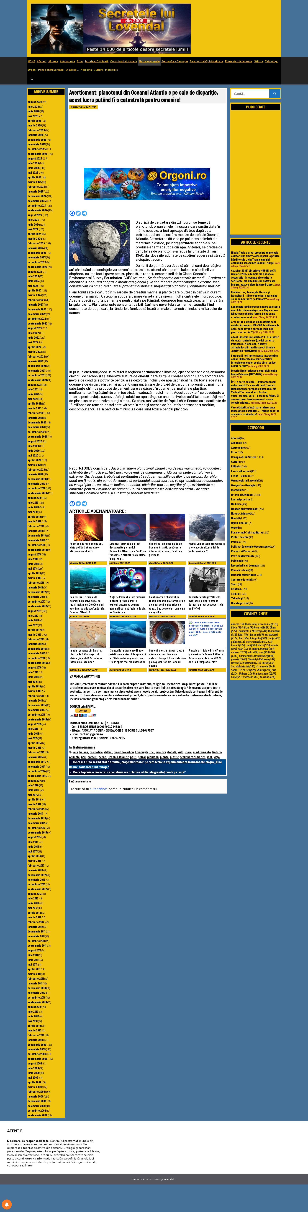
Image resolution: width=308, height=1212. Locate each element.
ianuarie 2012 (35, 926)
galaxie (238, 641)
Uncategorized (239, 603)
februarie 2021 (36, 413)
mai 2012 (33, 907)
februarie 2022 (36, 356)
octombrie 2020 (37, 431)
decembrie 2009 (37, 1044)
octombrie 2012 (36, 884)
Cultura (98, 69)
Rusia (268, 662)
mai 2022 (33, 342)
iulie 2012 (33, 898)
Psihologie (237, 560)
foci (151, 752)
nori (83, 757)
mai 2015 (33, 738)
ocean (102, 757)
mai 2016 (33, 681)
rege (269, 659)
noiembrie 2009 (37, 1049)
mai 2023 (33, 285)
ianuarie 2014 (35, 813)
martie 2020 (35, 465)
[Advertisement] (147, 139)
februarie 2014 (36, 809)
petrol (142, 757)
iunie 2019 (33, 507)
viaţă (217, 757)
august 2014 (35, 780)
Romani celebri (240, 570)
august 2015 (35, 724)
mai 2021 (33, 398)
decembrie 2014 (37, 761)
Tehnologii (271, 61)
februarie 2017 (36, 639)
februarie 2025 (36, 186)
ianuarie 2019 (35, 530)
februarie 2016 (36, 695)
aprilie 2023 (34, 290)
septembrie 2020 (37, 436)
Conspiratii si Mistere (123, 61)
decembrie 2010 (37, 988)
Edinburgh (141, 752)
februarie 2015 (36, 752)
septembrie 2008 (37, 1115)
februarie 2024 (36, 243)
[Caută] (274, 93)
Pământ (255, 659)
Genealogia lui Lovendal (245, 480)
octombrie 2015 (36, 714)
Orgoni (32, 69)
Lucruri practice (240, 499)
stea (250, 670)
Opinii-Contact (239, 523)
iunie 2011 (33, 959)
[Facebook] (72, 213)
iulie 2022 (33, 333)
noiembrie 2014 (36, 766)
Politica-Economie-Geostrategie (250, 546)
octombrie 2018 (36, 545)
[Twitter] (78, 213)
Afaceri (42, 61)
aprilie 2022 (34, 347)
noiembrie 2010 (36, 992)
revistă (238, 662)
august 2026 (35, 101)
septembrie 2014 (37, 775)
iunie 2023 (34, 281)
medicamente (202, 752)
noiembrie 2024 (37, 201)
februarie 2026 (36, 130)
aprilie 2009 (34, 1082)
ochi (253, 652)
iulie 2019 (33, 502)
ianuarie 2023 (35, 304)
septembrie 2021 (37, 380)
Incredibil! (111, 69)
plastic (174, 757)
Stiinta (258, 61)
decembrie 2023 (37, 252)
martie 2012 (34, 917)
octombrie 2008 (37, 1110)
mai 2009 (33, 1077)
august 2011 (34, 950)
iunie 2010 (33, 1016)
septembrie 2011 (37, 945)
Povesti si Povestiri (242, 551)
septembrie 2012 (37, 889)
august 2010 (35, 1006)
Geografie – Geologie (174, 61)
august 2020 (35, 441)
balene (83, 752)
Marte (264, 645)
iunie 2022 (34, 337)
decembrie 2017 (37, 592)
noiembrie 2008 (37, 1106)
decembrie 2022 (37, 309)
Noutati (235, 518)
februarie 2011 (36, 978)
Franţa (274, 638)
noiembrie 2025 (37, 144)
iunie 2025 (34, 167)
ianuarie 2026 (35, 134)
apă (75, 752)
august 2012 (35, 893)
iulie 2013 (33, 842)
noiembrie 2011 (36, 936)
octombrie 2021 (36, 375)
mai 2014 (33, 794)
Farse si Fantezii (241, 471)
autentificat (98, 789)
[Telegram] (84, 213)
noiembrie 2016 (36, 653)
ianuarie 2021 (35, 417)
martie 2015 (34, 747)
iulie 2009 (33, 1068)
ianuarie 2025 (35, 191)
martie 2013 (34, 860)
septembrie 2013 (37, 832)
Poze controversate (51, 69)
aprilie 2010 (34, 1025)
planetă (239, 659)
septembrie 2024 (38, 210)
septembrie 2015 (37, 719)
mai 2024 (33, 229)
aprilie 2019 (34, 516)
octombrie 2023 (37, 262)
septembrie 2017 (37, 606)
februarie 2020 (36, 469)
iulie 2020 (33, 446)
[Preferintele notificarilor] (7, 1204)
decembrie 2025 (37, 139)
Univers (247, 673)
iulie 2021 (33, 389)
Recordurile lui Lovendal (245, 565)
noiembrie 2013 (36, 823)
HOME (31, 61)
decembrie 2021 (37, 365)
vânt (209, 757)
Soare (238, 670)
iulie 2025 (33, 163)
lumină (238, 645)
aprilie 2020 (34, 460)
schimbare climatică (192, 757)
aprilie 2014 (34, 799)
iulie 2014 (33, 785)
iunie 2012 (33, 903)
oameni (92, 757)
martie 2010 (34, 1030)
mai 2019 (33, 511)
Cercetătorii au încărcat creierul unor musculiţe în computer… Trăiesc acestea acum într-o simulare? (255, 410)
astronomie (268, 624)
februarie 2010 (36, 1035)
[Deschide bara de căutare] (32, 79)
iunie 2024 (34, 224)
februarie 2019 (36, 526)
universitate (265, 673)
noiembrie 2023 (37, 257)
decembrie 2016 (37, 648)
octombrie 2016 (36, 658)
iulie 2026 (33, 106)
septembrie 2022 (37, 323)
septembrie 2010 (37, 1002)
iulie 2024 (33, 219)
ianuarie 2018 (35, 587)
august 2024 (35, 215)
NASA (244, 648)
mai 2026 (33, 116)
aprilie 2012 (34, 912)
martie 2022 (35, 351)
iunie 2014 (33, 790)
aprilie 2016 (34, 686)
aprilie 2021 (34, 403)
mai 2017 (33, 625)
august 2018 (35, 554)
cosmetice (96, 752)
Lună (251, 645)
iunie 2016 (33, 677)
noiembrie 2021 (36, 370)
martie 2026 (35, 125)
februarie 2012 (36, 922)
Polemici (236, 541)
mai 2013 (33, 851)
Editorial (236, 466)
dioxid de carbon (124, 752)
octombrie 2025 (37, 149)
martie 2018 (34, 578)
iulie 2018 (33, 559)
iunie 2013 (33, 846)
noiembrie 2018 (36, 540)
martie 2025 (35, 182)
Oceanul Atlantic (118, 757)
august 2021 (35, 384)
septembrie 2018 (37, 549)
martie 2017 (34, 634)
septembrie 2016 (37, 662)
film (244, 638)
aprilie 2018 (34, 573)
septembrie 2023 (37, 266)
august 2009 (35, 1063)
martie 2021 (34, 408)
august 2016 (35, 667)
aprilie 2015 (34, 743)
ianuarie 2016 (35, 700)
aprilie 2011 (34, 969)
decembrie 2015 (37, 705)
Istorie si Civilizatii (97, 61)
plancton (153, 757)
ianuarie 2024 (36, 248)
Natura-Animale (149, 61)
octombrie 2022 (37, 318)
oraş (264, 652)
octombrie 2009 (37, 1054)
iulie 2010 (33, 1011)
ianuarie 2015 (35, 757)
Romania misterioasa (238, 61)
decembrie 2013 (37, 818)
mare (188, 752)
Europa (257, 634)
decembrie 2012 (37, 875)
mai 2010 (33, 1021)
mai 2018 (33, 568)
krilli (180, 752)
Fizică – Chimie (240, 475)
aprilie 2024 (35, 233)
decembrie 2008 (37, 1101)
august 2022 (35, 328)
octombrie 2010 (36, 997)
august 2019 (35, 497)
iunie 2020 (34, 450)
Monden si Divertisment (244, 508)
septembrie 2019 (37, 493)
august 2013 (35, 837)
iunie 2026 (34, 111)
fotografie (258, 638)
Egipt (243, 634)
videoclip (251, 677)
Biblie (237, 627)
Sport (234, 584)
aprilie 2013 (34, 856)
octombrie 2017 (36, 601)
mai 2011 (32, 964)
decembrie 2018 (37, 535)
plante (164, 757)
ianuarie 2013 (35, 870)
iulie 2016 (33, 672)
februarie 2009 (36, 1091)
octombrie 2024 (37, 205)
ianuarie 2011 (35, 983)
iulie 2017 (33, 615)
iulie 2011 (33, 955)
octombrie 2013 (36, 827)
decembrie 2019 (37, 479)
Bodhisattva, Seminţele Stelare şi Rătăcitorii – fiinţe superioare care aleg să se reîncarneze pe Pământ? (254, 295)
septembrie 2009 (37, 1058)
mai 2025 (33, 172)
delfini (108, 752)
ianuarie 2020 (35, 474)
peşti (133, 757)
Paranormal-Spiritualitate (206, 61)
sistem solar (265, 666)
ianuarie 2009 (35, 1096)
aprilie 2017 (34, 629)
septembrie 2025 (37, 153)
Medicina (86, 69)
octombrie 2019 (36, 488)
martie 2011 (34, 974)
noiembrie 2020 (37, 427)
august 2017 (35, 611)
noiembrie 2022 (37, 314)
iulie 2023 (33, 276)
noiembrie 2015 (36, 710)
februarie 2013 (36, 865)
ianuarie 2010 (35, 1039)
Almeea (53, 61)
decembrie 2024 (37, 196)
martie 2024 (35, 238)
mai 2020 (33, 455)
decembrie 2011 (36, 931)
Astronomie (67, 61)
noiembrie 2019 (36, 483)
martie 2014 (35, 804)
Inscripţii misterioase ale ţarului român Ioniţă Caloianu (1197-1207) (254, 372)
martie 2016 (34, 691)
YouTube (267, 677)
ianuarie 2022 (35, 361)
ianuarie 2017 (35, 643)
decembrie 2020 (37, 422)
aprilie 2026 (34, 120)
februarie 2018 (36, 582)
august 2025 (35, 158)
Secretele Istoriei (241, 579)
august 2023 (35, 271)
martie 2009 (35, 1087)
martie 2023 (35, 295)
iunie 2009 (34, 1072)
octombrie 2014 (37, 771)
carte (262, 627)
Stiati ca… (72, 69)
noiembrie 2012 (36, 879)
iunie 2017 (33, 620)
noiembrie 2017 (36, 596)
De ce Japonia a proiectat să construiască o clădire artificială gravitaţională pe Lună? (129, 772)
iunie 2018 (33, 563)
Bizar (80, 61)
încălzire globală (166, 752)
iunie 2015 (33, 733)
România (253, 662)
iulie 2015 (33, 728)
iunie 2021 (33, 394)
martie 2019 (34, 521)
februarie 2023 (36, 299)
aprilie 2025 (34, 177)
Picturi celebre (240, 537)
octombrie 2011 (36, 940)
